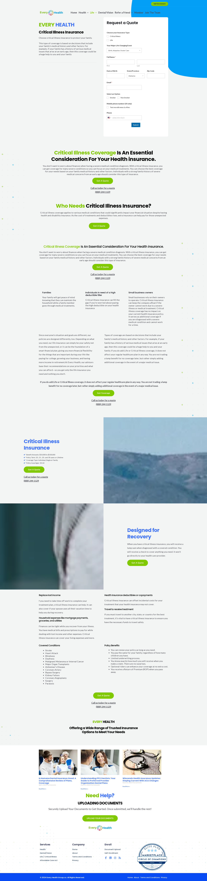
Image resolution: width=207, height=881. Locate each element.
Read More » (42, 789)
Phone (109, 113)
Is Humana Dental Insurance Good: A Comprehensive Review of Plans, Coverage (57, 780)
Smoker (113, 98)
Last (138, 66)
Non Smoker (125, 98)
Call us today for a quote (103, 188)
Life (111, 40)
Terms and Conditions (82, 856)
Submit (136, 125)
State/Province (133, 71)
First (108, 66)
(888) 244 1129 (102, 192)
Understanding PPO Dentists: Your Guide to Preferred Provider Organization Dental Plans (98, 780)
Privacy (75, 860)
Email (109, 82)
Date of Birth (112, 71)
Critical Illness (115, 36)
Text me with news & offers (120, 107)
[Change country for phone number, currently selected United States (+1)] (109, 117)
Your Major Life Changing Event (119, 45)
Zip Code (150, 71)
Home (74, 849)
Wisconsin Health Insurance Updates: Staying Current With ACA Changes (142, 779)
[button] (159, 4)
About (75, 853)
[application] (87, 12)
